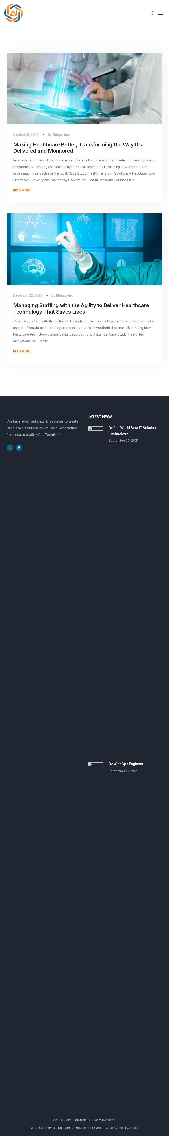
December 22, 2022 (27, 295)
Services (51, 1128)
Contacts (133, 1128)
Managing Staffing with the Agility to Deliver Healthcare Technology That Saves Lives (81, 308)
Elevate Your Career (89, 1128)
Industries (66, 1128)
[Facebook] (19, 447)
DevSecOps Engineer (126, 764)
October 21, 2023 (26, 135)
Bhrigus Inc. (61, 135)
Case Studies (115, 1128)
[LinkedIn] (10, 447)
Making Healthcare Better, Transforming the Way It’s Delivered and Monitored (77, 147)
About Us (36, 1128)
